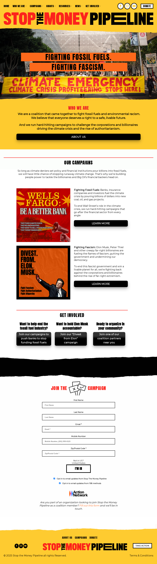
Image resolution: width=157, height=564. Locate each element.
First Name (78, 400)
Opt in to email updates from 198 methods (81, 483)
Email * (78, 424)
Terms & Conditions (141, 555)
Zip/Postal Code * (78, 448)
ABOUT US (67, 537)
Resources (64, 6)
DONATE (94, 537)
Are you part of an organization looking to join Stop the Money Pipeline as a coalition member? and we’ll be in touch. (78, 505)
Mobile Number (78, 436)
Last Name (78, 412)
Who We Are (19, 6)
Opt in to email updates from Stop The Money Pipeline (82, 479)
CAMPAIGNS (81, 537)
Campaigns (35, 6)
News (78, 6)
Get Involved (92, 6)
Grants (50, 6)
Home (6, 6)
